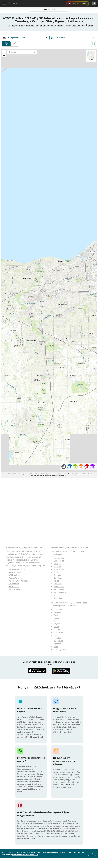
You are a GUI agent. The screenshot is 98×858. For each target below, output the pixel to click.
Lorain (56, 635)
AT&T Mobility (14, 575)
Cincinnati (58, 615)
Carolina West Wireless (18, 581)
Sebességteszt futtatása (77, 4)
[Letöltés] (37, 670)
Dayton (57, 624)
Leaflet (5, 474)
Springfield (58, 641)
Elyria (56, 647)
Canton (57, 629)
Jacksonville (59, 589)
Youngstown (59, 632)
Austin (56, 595)
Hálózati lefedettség (6, 43)
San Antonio (59, 575)
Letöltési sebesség (14, 43)
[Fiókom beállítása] (94, 3)
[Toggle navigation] (4, 3)
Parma (56, 627)
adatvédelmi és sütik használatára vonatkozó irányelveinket (54, 852)
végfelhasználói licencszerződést (25, 855)
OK (92, 854)
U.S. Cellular (13, 586)
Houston (57, 566)
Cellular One (13, 584)
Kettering (57, 644)
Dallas (56, 581)
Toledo (56, 618)
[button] (4, 52)
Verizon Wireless (15, 578)
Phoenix (57, 572)
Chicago (57, 564)
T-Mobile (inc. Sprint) (17, 569)
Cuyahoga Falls (60, 649)
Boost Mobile (14, 589)
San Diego (58, 578)
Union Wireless (14, 572)
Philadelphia (59, 569)
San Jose (58, 584)
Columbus (58, 598)
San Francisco (60, 592)
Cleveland (58, 612)
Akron (56, 621)
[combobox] (25, 37)
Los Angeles (59, 561)
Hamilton (57, 638)
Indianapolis (59, 586)
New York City (59, 558)
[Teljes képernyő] (93, 44)
